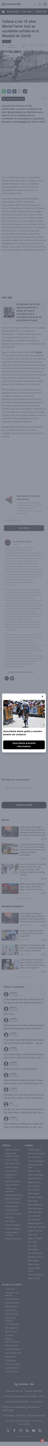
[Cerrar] (42, 696)
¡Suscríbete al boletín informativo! (24, 745)
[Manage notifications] (42, 1441)
